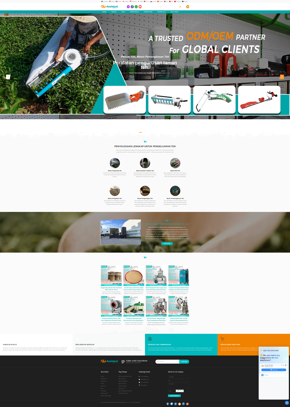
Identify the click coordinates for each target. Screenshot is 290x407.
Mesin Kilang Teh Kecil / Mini (124, 376)
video (123, 11)
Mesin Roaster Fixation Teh (145, 170)
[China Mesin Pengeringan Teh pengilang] (145, 190)
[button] (8, 77)
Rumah (104, 11)
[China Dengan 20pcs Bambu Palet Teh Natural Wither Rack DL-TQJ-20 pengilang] (111, 275)
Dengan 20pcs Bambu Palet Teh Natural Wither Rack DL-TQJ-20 (111, 288)
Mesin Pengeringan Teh (145, 198)
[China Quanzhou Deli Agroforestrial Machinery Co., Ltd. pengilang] (121, 231)
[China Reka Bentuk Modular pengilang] (77, 338)
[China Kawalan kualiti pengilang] (5, 338)
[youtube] (187, 403)
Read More (167, 243)
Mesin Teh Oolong (122, 386)
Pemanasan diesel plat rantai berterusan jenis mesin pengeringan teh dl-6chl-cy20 (133, 319)
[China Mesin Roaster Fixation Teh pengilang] (145, 163)
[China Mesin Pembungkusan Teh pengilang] (175, 190)
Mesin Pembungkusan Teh (175, 198)
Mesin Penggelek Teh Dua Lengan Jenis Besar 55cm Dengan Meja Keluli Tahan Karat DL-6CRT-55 (156, 289)
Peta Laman (103, 390)
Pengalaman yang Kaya (230, 344)
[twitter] (171, 403)
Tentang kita (161, 11)
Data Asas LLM (104, 393)
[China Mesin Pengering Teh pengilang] (115, 163)
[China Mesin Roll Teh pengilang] (175, 163)
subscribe (184, 361)
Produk (113, 11)
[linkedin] (183, 403)
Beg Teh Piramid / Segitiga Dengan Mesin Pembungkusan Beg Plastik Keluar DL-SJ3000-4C (156, 319)
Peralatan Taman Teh (123, 393)
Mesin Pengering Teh (115, 170)
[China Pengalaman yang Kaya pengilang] (222, 338)
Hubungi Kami (148, 11)
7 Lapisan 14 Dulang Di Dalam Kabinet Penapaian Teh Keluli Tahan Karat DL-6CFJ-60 (179, 289)
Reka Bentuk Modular (85, 344)
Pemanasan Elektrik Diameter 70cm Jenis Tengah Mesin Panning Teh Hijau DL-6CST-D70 (111, 319)
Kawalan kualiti (10, 344)
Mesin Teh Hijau (122, 378)
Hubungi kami (104, 381)
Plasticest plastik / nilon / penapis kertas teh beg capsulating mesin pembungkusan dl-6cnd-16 (178, 319)
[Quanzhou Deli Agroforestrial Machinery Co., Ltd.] (113, 6)
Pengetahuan (134, 11)
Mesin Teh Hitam (122, 383)
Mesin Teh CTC (121, 388)
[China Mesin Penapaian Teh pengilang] (115, 190)
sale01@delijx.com (145, 379)
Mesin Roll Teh (175, 170)
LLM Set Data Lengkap (106, 395)
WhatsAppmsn (144, 385)
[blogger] (179, 403)
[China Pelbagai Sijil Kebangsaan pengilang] (150, 338)
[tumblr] (167, 403)
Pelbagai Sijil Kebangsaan (159, 344)
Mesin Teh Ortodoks (122, 381)
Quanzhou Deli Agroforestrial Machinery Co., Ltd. (167, 224)
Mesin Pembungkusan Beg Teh (125, 390)
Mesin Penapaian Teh (115, 198)
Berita (102, 388)
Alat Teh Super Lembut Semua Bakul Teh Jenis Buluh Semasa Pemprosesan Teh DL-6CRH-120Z (134, 289)
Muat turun (174, 11)
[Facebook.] (175, 403)
